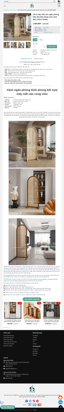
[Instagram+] (34, 401)
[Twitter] (30, 401)
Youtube (35, 337)
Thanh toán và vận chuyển (10, 341)
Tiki (33, 341)
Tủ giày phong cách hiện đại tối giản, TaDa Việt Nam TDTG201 (32, 321)
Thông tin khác (38, 58)
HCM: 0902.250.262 (9, 407)
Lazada (34, 343)
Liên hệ (34, 355)
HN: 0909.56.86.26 (9, 406)
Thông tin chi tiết (26, 58)
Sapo (35, 409)
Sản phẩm (35, 353)
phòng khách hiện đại (21, 280)
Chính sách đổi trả (8, 339)
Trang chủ (35, 349)
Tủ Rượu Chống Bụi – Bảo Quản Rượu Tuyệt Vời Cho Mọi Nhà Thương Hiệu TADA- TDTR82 (51, 321)
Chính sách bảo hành (9, 343)
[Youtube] (37, 401)
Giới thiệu (35, 351)
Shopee (35, 339)
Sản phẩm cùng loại (32, 299)
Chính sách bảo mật (9, 337)
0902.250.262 (8, 378)
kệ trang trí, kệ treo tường (39, 279)
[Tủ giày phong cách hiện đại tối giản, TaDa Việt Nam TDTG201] (32, 310)
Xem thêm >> (7, 327)
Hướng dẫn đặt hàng (9, 335)
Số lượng (35, 43)
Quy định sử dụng (8, 345)
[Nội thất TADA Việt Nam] (32, 5)
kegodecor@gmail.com (11, 368)
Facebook (35, 335)
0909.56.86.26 (9, 366)
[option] (7, 45)
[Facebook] (26, 401)
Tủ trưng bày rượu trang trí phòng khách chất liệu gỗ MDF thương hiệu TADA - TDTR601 (13, 321)
